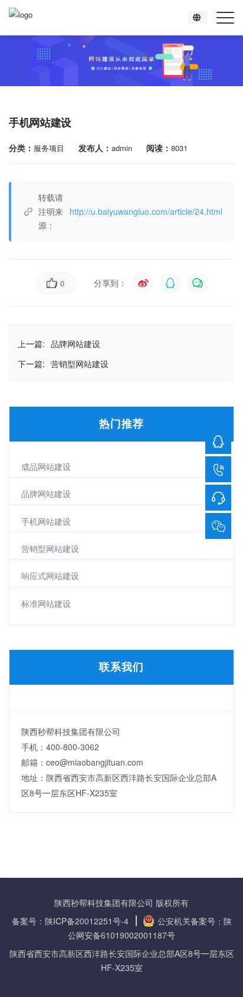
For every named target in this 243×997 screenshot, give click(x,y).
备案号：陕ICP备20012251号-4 (70, 921)
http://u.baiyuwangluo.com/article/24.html (146, 211)
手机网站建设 (46, 521)
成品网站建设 (46, 466)
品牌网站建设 (46, 493)
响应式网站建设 (50, 575)
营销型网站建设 (50, 548)
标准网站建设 (46, 603)
